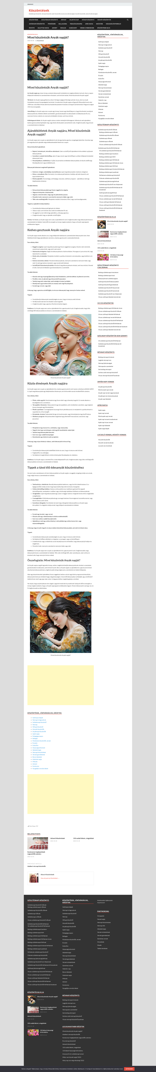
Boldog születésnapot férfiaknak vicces (111, 163)
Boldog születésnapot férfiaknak (109, 160)
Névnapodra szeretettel (105, 366)
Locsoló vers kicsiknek (105, 446)
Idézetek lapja (36, 750)
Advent (54, 28)
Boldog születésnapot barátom (108, 154)
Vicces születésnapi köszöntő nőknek (110, 144)
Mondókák (100, 942)
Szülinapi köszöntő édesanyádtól (108, 281)
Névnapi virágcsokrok (39, 720)
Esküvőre (99, 24)
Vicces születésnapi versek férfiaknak (110, 199)
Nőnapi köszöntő (88, 20)
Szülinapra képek (37, 717)
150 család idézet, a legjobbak (83, 838)
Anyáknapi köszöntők (37, 24)
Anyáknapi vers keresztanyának (108, 396)
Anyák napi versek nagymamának (108, 393)
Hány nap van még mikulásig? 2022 (73, 1060)
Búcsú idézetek (37, 757)
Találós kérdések (102, 948)
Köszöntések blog (103, 28)
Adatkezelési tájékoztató (105, 900)
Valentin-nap (74, 20)
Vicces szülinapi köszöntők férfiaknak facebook (112, 326)
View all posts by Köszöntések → (50, 878)
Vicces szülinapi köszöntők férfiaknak (110, 205)
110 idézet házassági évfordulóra (116, 256)
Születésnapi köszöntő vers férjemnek (111, 184)
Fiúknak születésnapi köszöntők (109, 178)
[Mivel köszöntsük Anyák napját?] (101, 221)
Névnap (63, 20)
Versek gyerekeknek (87, 28)
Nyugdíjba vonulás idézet (40, 768)
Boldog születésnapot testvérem (108, 272)
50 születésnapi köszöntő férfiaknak (110, 150)
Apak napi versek (103, 413)
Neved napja (101, 919)
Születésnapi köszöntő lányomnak (108, 288)
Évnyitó (32, 28)
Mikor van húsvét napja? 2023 (71, 1057)
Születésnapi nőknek (105, 138)
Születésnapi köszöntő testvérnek (108, 291)
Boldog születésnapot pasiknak (108, 172)
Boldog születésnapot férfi (107, 157)
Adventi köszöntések (57, 838)
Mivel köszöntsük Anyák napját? (117, 221)
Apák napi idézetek (104, 425)
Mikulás (63, 28)
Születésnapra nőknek (106, 141)
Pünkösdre (52, 24)
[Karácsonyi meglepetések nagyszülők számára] (37, 844)
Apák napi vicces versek (105, 422)
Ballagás (35, 738)
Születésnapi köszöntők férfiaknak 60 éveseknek (42, 965)
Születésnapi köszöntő (49, 20)
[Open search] (127, 20)
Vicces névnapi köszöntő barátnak (108, 375)
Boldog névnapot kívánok (106, 357)
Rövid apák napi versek (105, 416)
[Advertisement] (60, 685)
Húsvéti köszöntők (104, 20)
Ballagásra (63, 24)
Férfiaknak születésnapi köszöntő (109, 175)
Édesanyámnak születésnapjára (108, 278)
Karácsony (73, 28)
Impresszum (101, 902)
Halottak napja (43, 28)
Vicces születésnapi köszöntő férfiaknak (111, 196)
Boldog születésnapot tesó (106, 275)
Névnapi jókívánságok (105, 363)
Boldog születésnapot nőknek (108, 132)
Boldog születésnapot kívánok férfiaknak (111, 169)
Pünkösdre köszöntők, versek (41, 741)
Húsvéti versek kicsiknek (105, 443)
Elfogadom (129, 1069)
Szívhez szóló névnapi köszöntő (108, 372)
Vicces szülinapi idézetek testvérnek (109, 297)
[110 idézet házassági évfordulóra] (103, 255)
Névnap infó (101, 925)
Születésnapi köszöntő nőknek (107, 129)
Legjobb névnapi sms (104, 360)
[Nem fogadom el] (154, 1069)
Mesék (99, 945)
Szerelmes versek (103, 97)
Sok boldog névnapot (104, 369)
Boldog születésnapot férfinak (108, 166)
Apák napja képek (103, 428)
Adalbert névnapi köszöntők (71, 1034)
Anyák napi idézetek (104, 399)
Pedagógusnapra (76, 24)
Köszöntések (39, 10)
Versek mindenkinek (104, 94)
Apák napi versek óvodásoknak (107, 419)
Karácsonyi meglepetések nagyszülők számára (36, 853)
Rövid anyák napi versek (105, 390)
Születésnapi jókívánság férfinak (109, 181)
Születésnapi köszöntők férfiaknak (108, 148)
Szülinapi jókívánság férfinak (108, 193)
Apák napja (89, 24)
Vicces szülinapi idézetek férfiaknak (110, 202)
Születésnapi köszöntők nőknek (109, 135)
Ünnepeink (100, 916)
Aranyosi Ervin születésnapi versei (73, 1054)
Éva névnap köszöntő (69, 1041)
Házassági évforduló (113, 24)
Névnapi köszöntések (39, 752)
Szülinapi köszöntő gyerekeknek (108, 284)
